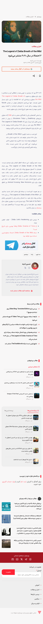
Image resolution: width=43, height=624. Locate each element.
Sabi (10, 115)
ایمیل (38, 570)
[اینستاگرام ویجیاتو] (30, 559)
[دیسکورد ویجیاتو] (12, 559)
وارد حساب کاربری (8, 481)
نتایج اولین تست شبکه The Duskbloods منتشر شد (21, 344)
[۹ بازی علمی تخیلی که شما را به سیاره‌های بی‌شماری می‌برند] (36, 384)
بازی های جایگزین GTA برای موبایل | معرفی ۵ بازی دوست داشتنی (19, 417)
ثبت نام (23, 481)
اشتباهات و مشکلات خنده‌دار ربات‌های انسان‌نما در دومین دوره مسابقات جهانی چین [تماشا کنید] (27, 517)
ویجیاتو (39, 17)
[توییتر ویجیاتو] (21, 559)
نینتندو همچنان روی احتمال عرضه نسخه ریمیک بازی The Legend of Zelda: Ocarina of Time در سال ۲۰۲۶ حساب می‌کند (20, 336)
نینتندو (26, 255)
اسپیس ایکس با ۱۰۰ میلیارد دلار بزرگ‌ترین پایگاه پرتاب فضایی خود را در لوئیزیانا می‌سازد (27, 541)
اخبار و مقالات (30, 17)
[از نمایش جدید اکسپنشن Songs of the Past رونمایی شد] (36, 395)
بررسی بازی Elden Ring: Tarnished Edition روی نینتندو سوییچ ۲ (22, 310)
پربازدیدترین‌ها (32, 410)
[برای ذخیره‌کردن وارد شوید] (40, 76)
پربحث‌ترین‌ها (9, 410)
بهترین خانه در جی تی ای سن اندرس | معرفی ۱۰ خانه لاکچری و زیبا (18, 439)
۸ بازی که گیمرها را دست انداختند (22, 460)
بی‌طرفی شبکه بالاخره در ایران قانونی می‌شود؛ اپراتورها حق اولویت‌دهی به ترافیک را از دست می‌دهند (27, 506)
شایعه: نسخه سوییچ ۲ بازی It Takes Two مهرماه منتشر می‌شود (19, 318)
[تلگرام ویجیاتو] (26, 559)
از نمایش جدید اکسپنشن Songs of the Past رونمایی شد (20, 395)
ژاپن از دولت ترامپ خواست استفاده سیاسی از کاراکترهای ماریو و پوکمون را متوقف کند (19, 326)
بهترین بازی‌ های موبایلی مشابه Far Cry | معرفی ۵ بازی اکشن (18, 428)
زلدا (32, 255)
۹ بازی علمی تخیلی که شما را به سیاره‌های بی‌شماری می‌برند (18, 384)
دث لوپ (38, 255)
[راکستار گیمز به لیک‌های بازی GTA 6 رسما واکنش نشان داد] (36, 373)
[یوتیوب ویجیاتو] (17, 559)
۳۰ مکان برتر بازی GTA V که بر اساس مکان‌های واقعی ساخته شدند (19, 450)
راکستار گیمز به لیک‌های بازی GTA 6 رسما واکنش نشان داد (19, 373)
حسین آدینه (33, 61)
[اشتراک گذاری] (33, 76)
